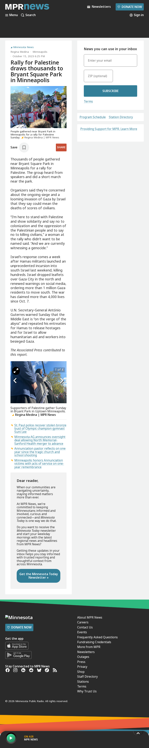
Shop (81, 672)
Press (81, 662)
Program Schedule (93, 117)
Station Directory (121, 117)
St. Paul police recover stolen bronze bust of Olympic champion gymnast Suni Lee (40, 428)
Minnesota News (23, 47)
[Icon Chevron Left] (15, 381)
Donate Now (129, 6)
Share (61, 147)
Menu (13, 15)
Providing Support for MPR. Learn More (108, 129)
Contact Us (85, 627)
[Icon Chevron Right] (62, 381)
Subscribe (110, 91)
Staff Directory (87, 676)
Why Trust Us (87, 691)
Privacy (82, 666)
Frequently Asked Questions (97, 637)
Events (82, 632)
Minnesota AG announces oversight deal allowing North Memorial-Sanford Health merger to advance (39, 440)
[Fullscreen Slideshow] (16, 371)
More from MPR (88, 647)
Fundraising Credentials (94, 642)
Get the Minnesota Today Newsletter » (38, 575)
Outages (83, 657)
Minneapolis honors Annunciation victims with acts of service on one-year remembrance (39, 463)
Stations (83, 681)
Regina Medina (19, 51)
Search (30, 15)
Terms (88, 101)
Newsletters (86, 652)
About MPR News (89, 617)
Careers (82, 622)
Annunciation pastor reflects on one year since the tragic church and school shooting (40, 451)
